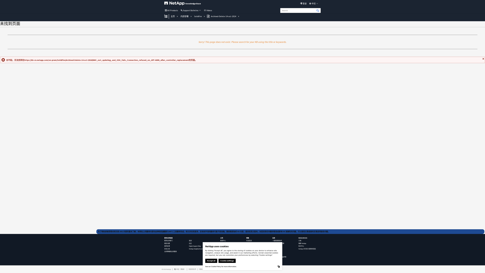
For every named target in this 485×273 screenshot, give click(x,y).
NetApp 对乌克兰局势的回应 (307, 249)
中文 (314, 3)
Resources (302, 238)
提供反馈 (167, 246)
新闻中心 (223, 240)
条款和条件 (192, 269)
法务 (273, 238)
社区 (190, 243)
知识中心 (301, 246)
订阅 (299, 240)
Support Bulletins (190, 10)
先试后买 (249, 240)
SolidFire (198, 16)
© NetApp (166, 269)
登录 (305, 3)
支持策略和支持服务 (170, 251)
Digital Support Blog (195, 246)
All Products (172, 10)
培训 (190, 240)
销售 (247, 238)
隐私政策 (202, 269)
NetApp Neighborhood (195, 249)
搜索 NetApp (302, 243)
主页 (173, 16)
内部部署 (184, 16)
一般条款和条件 (277, 240)
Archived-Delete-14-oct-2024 (223, 16)
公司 (221, 238)
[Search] (317, 10)
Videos (209, 10)
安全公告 (167, 249)
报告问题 (167, 243)
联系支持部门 (168, 240)
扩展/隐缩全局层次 (167, 16)
